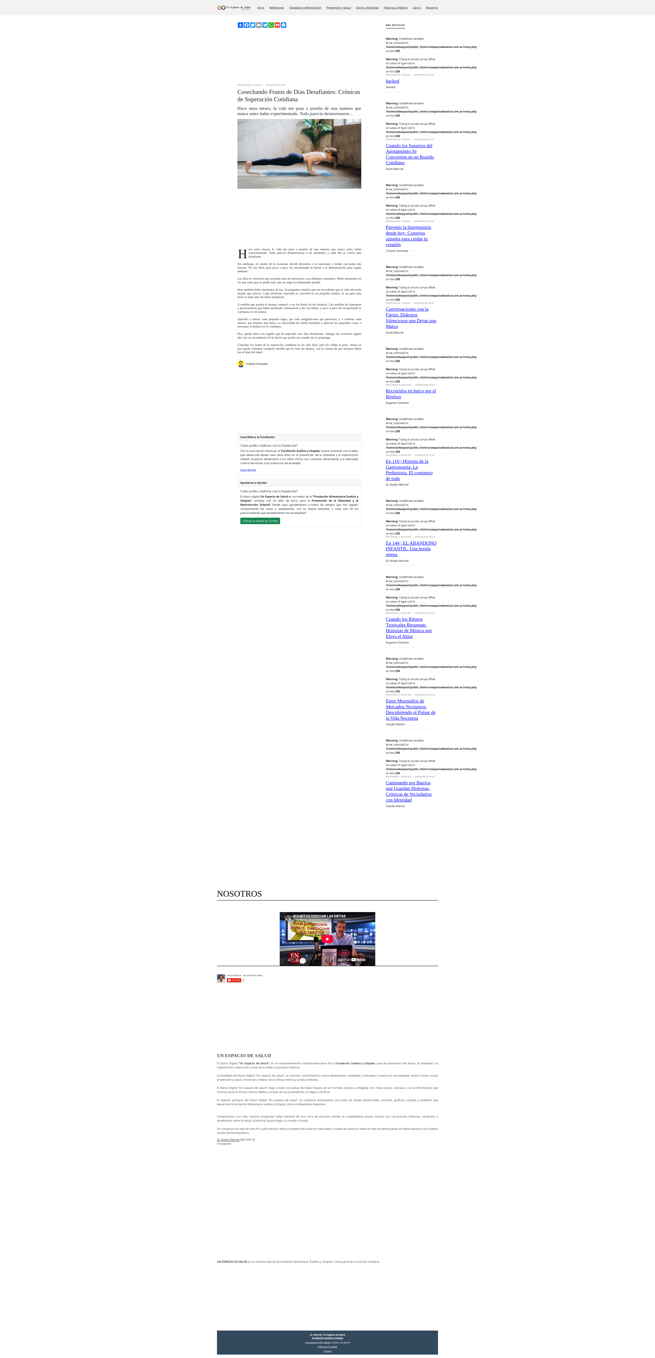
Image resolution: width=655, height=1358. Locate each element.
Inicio (260, 8)
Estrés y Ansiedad (367, 8)
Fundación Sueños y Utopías (327, 1338)
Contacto (328, 1351)
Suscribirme (248, 470)
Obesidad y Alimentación (305, 8)
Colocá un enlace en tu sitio (260, 521)
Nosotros (432, 8)
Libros (417, 8)
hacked (392, 81)
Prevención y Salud (338, 8)
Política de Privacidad (327, 1347)
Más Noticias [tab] (395, 25)
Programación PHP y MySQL (318, 1342)
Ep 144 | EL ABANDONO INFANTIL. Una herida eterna (411, 548)
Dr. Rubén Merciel (228, 1140)
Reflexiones (276, 8)
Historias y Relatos (396, 8)
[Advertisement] (299, 56)
